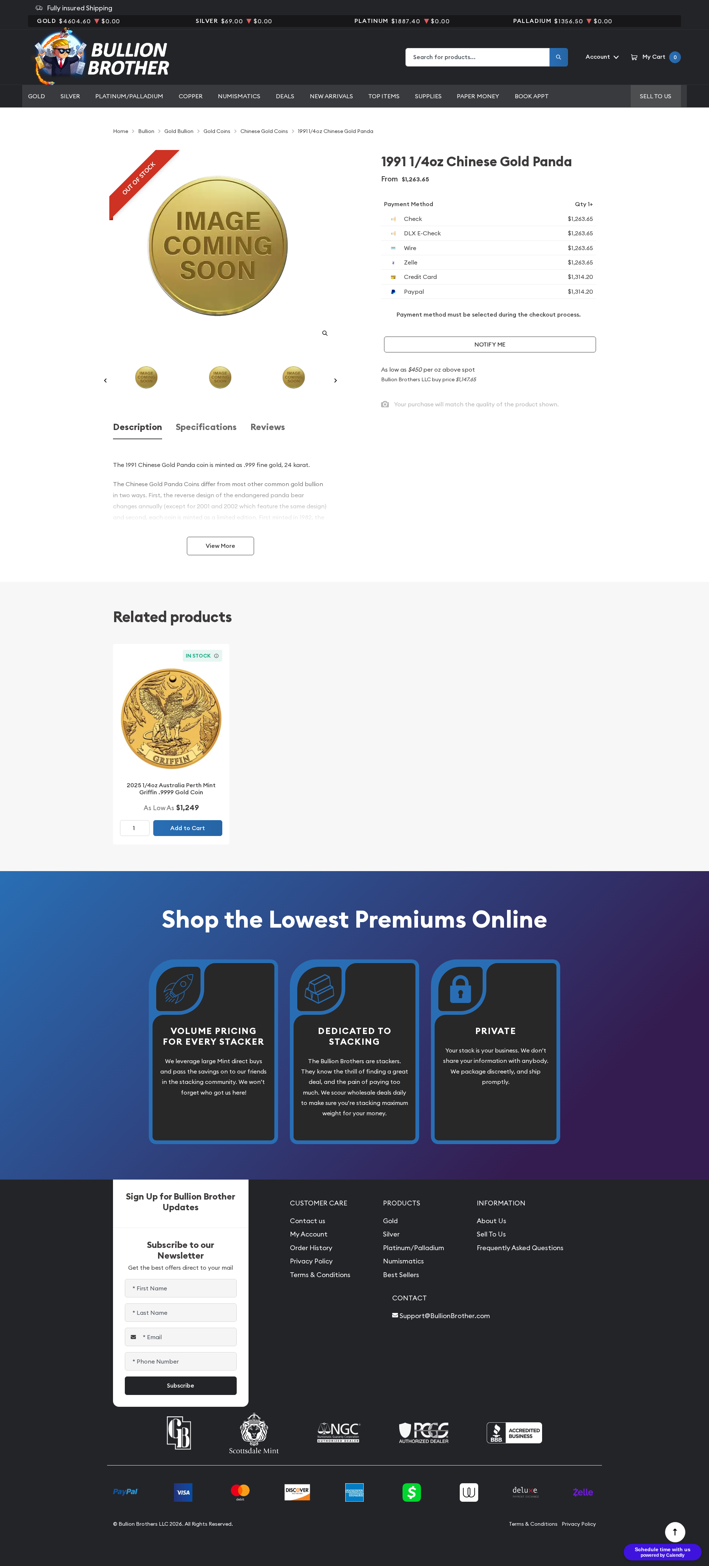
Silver (70, 96)
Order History (311, 1247)
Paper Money (478, 96)
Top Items (384, 96)
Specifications (206, 427)
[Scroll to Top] (675, 1532)
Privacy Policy (311, 1261)
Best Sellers (401, 1274)
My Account (309, 1234)
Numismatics (239, 96)
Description (137, 427)
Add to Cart (187, 828)
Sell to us (655, 96)
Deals (285, 96)
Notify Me (490, 344)
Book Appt (532, 96)
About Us (491, 1221)
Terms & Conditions (320, 1274)
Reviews (267, 427)
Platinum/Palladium (129, 96)
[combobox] (477, 57)
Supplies (428, 96)
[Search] (558, 57)
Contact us (307, 1221)
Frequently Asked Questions (520, 1247)
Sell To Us (491, 1234)
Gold (36, 96)
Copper (191, 96)
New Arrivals (331, 96)
